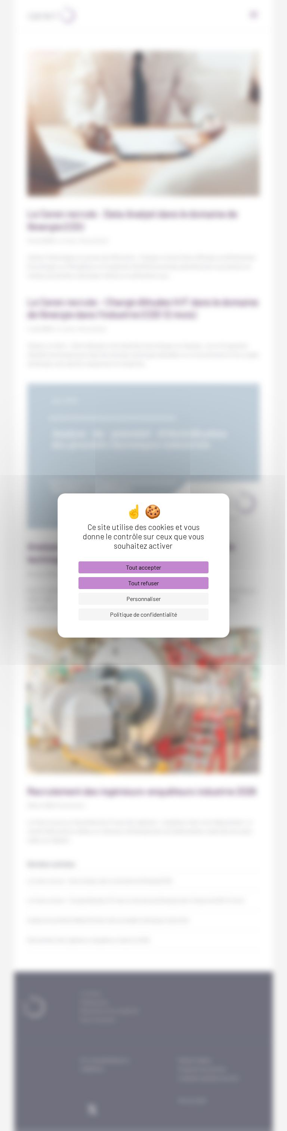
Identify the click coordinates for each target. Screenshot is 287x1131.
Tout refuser (143, 582)
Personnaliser (143, 598)
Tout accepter (143, 567)
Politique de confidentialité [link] (143, 614)
